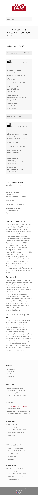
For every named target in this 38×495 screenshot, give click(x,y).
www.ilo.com (11, 459)
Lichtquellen (10, 371)
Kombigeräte (11, 374)
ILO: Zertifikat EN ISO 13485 (15, 388)
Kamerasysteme (12, 369)
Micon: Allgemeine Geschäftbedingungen (19, 413)
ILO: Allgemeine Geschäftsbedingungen (18, 411)
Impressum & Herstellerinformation (17, 406)
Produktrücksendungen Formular (16, 395)
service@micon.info (13, 479)
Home (8, 36)
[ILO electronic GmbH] (19, 8)
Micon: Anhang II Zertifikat (14, 393)
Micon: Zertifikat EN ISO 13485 (16, 390)
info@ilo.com (11, 435)
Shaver (9, 379)
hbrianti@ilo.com (13, 456)
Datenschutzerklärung (13, 408)
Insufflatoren (10, 376)
